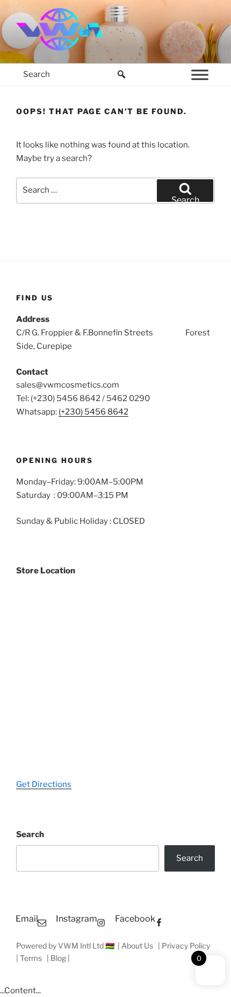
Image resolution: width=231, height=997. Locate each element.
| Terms (30, 958)
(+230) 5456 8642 (93, 412)
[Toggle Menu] (199, 74)
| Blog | (58, 958)
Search (30, 834)
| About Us (136, 945)
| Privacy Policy (185, 945)
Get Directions (43, 784)
